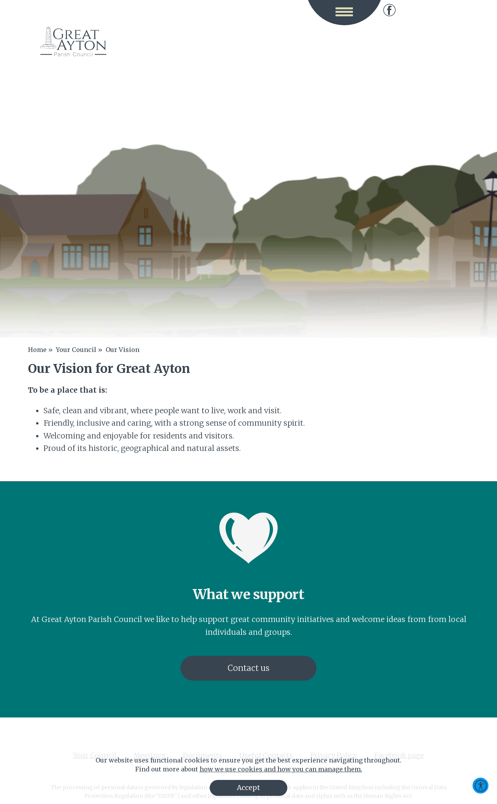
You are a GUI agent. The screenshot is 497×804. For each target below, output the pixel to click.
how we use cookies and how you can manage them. (281, 769)
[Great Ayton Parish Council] (73, 41)
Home (37, 349)
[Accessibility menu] (480, 785)
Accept (248, 787)
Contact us (248, 668)
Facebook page (389, 10)
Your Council (76, 349)
